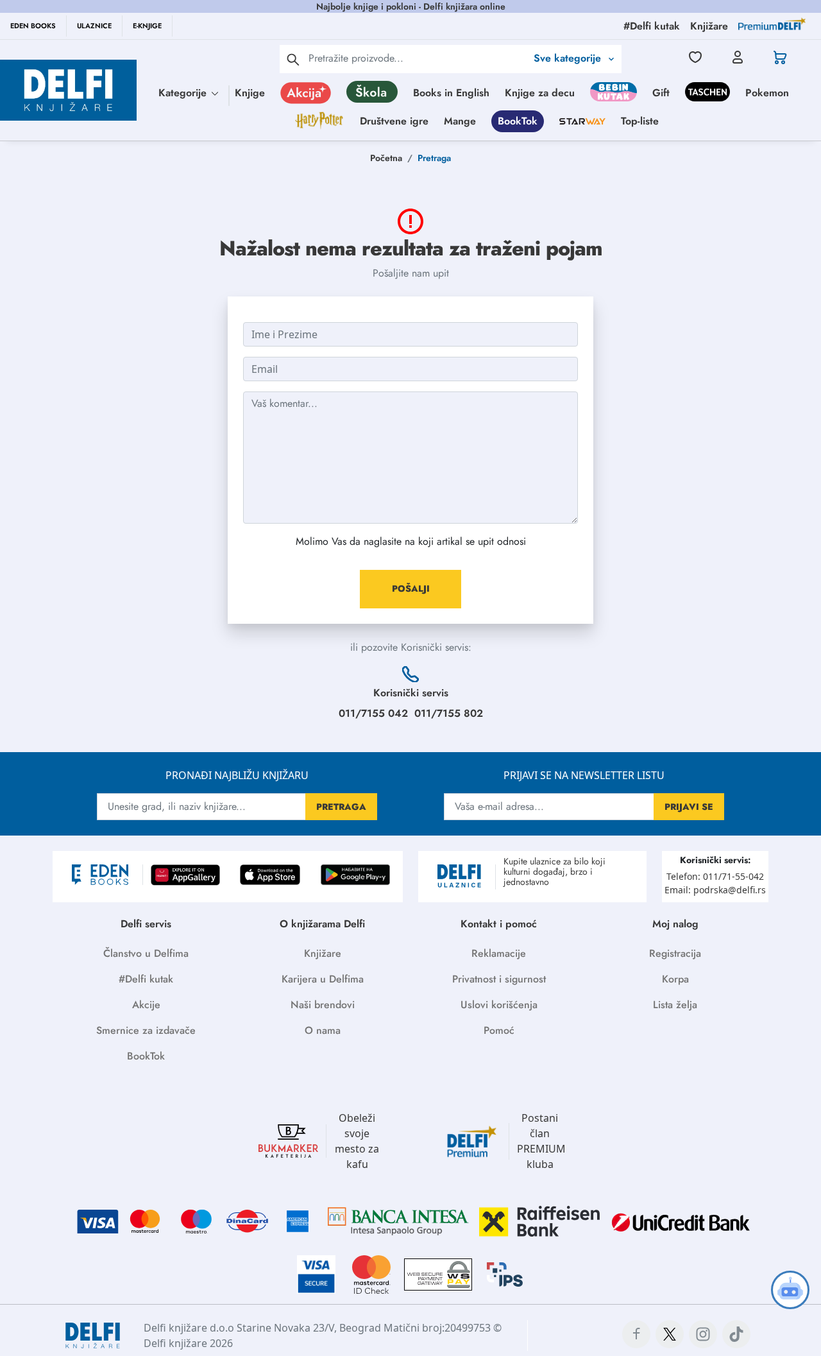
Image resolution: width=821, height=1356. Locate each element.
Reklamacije (498, 953)
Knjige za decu (540, 92)
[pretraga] (293, 59)
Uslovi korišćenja (499, 1004)
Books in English (451, 92)
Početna (386, 157)
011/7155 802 (448, 713)
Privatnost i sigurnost (499, 979)
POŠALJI (411, 588)
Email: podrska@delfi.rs (715, 890)
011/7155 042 (373, 713)
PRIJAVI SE (688, 806)
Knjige (250, 92)
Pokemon (767, 92)
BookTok (517, 121)
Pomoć (499, 1030)
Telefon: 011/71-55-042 (715, 876)
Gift (661, 92)
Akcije (146, 1004)
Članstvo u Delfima (146, 953)
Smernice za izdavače (146, 1030)
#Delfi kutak (146, 979)
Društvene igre (394, 121)
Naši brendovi (323, 1004)
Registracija (675, 953)
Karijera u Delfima (323, 979)
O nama (323, 1030)
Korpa (675, 979)
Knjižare (322, 953)
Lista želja (675, 1004)
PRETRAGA (341, 806)
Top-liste (640, 121)
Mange (460, 121)
